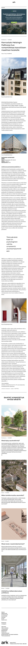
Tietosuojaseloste (5, 635)
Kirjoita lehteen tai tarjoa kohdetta (9, 634)
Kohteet (3, 617)
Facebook (3, 622)
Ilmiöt (2, 492)
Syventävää (4, 616)
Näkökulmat (4, 613)
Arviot (2, 618)
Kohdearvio (3, 39)
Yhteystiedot (4, 629)
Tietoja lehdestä (5, 633)
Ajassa (3, 612)
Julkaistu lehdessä (10, 388)
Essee (2, 588)
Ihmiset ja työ (4, 614)
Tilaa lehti (3, 626)
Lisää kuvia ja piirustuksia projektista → (11, 166)
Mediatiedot (4, 630)
